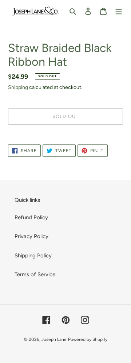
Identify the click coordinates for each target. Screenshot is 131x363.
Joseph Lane (54, 339)
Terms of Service (35, 274)
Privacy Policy (31, 236)
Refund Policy (31, 217)
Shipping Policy (33, 255)
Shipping (18, 87)
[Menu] (118, 11)
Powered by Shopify (87, 339)
